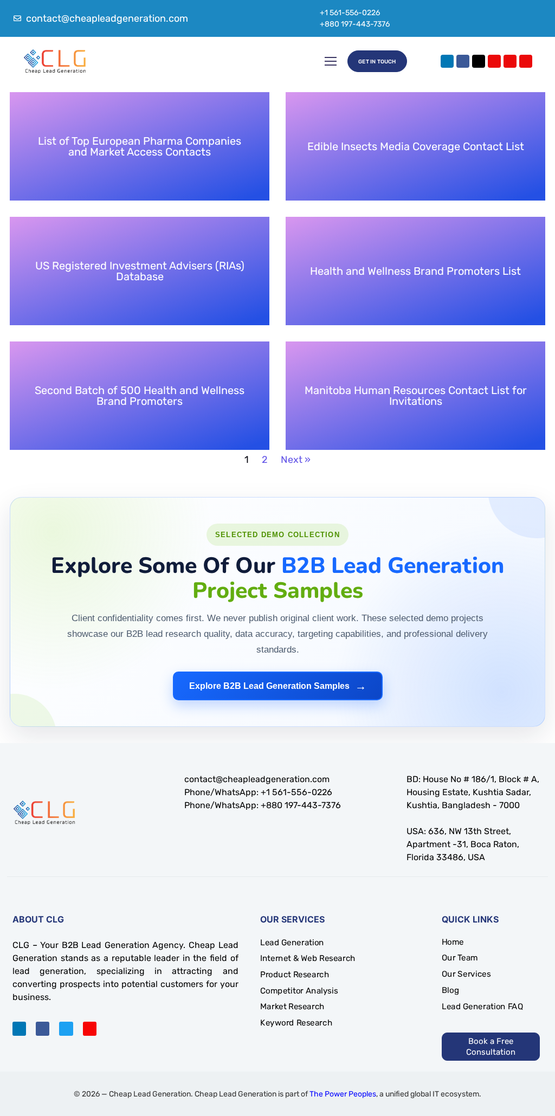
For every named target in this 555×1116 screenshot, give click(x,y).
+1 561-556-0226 (350, 12)
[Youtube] (510, 61)
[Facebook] (462, 61)
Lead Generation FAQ (482, 1006)
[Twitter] (66, 1028)
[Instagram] (494, 61)
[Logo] (55, 61)
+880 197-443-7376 (355, 24)
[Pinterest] (525, 61)
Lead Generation (292, 942)
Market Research (292, 1006)
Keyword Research (296, 1023)
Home (453, 942)
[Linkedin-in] (19, 1028)
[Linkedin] (447, 61)
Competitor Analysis (299, 991)
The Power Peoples (342, 1094)
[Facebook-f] (42, 1028)
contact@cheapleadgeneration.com (257, 779)
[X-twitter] (478, 61)
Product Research (294, 974)
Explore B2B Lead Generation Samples (277, 686)
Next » (296, 460)
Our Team (460, 958)
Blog (450, 990)
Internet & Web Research (308, 958)
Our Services (466, 974)
